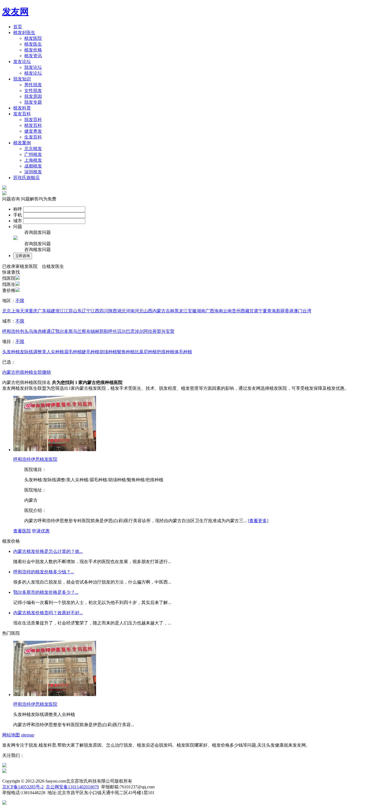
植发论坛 (33, 73)
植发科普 (22, 108)
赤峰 (42, 331)
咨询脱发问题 (37, 232)
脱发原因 (33, 96)
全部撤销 (42, 372)
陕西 (112, 310)
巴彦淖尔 (135, 331)
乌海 (33, 331)
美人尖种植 (53, 351)
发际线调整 (31, 351)
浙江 (59, 310)
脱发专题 (33, 102)
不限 (19, 300)
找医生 (8, 284)
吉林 (170, 310)
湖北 (121, 310)
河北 (139, 310)
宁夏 (262, 310)
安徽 (192, 310)
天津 (24, 310)
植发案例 (22, 142)
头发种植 (11, 351)
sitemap (27, 735)
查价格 (8, 290)
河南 (130, 310)
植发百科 (33, 125)
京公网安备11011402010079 (72, 787)
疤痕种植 (165, 351)
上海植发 (33, 160)
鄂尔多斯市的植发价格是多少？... (45, 592)
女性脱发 (33, 90)
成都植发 (33, 166)
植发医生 (33, 44)
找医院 (8, 278)
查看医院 (22, 531)
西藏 (245, 310)
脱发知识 (22, 79)
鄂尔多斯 (64, 331)
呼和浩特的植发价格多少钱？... (43, 571)
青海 (271, 310)
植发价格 (33, 50)
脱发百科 (33, 119)
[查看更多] (258, 520)
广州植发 (33, 154)
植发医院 (33, 38)
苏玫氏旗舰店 (26, 177)
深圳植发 (33, 171)
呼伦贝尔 (117, 331)
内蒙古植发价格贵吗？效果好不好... (48, 612)
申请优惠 (41, 531)
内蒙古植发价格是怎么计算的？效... (48, 551)
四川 (103, 310)
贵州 (236, 310)
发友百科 (22, 113)
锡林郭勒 (99, 331)
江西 (95, 310)
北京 (6, 310)
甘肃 (253, 310)
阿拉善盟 (152, 331)
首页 (17, 26)
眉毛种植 (73, 351)
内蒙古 (159, 310)
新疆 (280, 310)
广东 (42, 310)
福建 (50, 310)
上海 (15, 310)
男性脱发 (33, 84)
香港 (289, 310)
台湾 (306, 310)
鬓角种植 (126, 351)
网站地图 (11, 735)
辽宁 (86, 310)
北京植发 (33, 148)
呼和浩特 (11, 331)
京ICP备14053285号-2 (23, 787)
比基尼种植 (146, 351)
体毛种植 (183, 351)
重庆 (33, 310)
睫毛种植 (90, 351)
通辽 (50, 331)
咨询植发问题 (37, 249)
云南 (227, 310)
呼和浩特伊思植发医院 (35, 459)
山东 (77, 310)
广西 (209, 310)
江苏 (68, 310)
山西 (148, 310)
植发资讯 (33, 55)
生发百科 (33, 137)
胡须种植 (108, 351)
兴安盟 (167, 331)
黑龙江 (181, 310)
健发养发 (33, 131)
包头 (24, 331)
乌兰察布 (82, 331)
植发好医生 (24, 32)
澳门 (298, 310)
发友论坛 (22, 61)
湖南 (201, 310)
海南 (218, 310)
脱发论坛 (33, 67)
